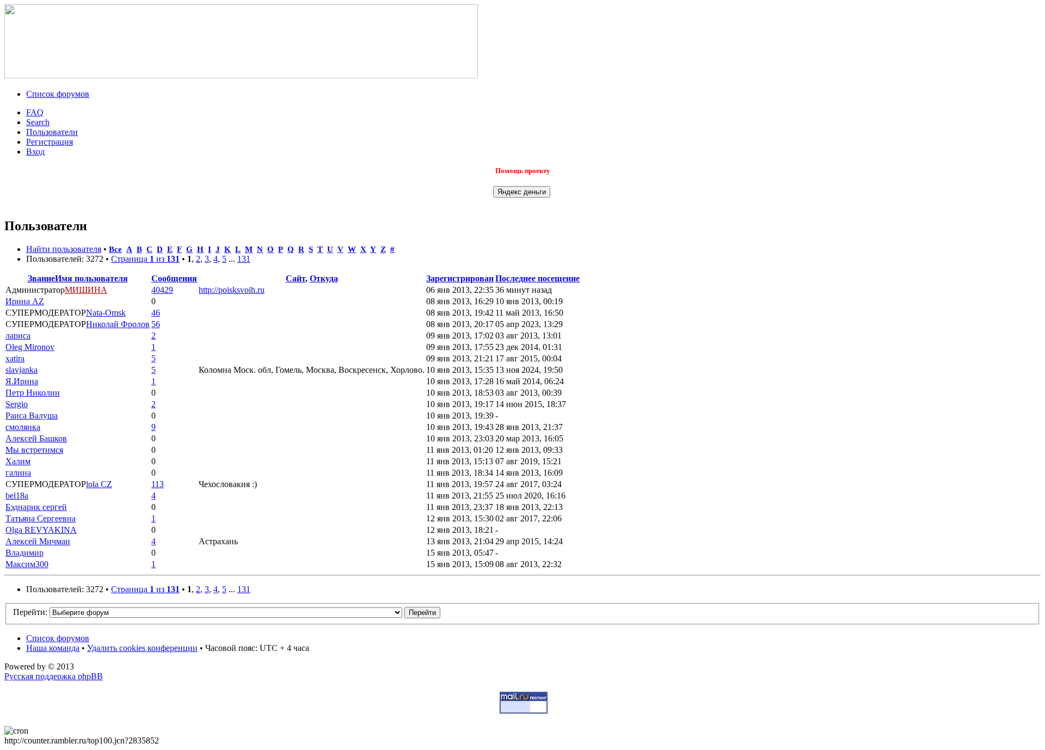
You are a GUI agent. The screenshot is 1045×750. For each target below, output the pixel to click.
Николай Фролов (118, 324)
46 (155, 312)
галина (18, 472)
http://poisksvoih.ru (232, 289)
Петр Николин (32, 392)
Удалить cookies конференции (142, 648)
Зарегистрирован (460, 278)
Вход (35, 151)
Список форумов (57, 94)
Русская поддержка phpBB (53, 676)
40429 (162, 289)
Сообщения (174, 278)
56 (155, 324)
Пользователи (52, 132)
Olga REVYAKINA (41, 529)
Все (115, 249)
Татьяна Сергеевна (40, 518)
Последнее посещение (537, 278)
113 (157, 484)
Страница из (145, 258)
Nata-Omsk (106, 312)
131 (243, 258)
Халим (17, 461)
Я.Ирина (21, 381)
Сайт (295, 278)
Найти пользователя (63, 249)
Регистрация (49, 141)
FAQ (35, 112)
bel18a (16, 495)
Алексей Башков (36, 438)
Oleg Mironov (29, 347)
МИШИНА (86, 289)
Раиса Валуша (31, 415)
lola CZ (99, 484)
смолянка (22, 427)
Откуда (324, 278)
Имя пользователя (91, 278)
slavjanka (21, 369)
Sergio (16, 404)
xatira (14, 358)
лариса (17, 335)
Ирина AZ (24, 301)
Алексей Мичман (37, 541)
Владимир (24, 552)
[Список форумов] (241, 75)
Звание (41, 278)
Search (38, 122)
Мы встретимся (34, 449)
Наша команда (52, 648)
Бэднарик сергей (36, 507)
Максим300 (26, 564)
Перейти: (30, 612)
